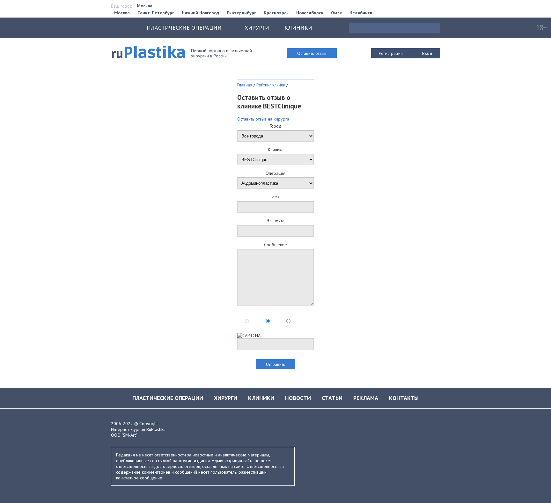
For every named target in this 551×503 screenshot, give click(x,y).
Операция (275, 173)
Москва (144, 6)
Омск (336, 13)
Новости (298, 398)
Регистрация (391, 53)
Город (276, 126)
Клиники (298, 27)
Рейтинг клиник (270, 85)
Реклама (365, 398)
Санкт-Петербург (155, 13)
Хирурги (257, 27)
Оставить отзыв (312, 53)
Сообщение (275, 245)
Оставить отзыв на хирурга (263, 119)
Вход (427, 53)
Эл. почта (275, 221)
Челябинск (360, 13)
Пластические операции (167, 398)
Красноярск (276, 13)
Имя (276, 197)
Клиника (275, 149)
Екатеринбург (241, 13)
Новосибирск (309, 13)
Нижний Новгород (200, 13)
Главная (244, 85)
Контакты (404, 398)
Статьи (332, 398)
